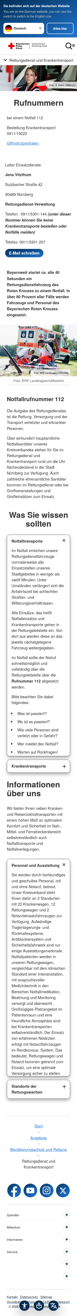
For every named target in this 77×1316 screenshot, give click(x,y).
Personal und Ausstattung (35, 865)
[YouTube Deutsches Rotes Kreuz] (30, 1190)
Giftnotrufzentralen (23, 143)
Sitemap (46, 1296)
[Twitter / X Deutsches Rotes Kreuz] (63, 1190)
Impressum (62, 1301)
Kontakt (12, 1296)
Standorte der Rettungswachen (27, 1089)
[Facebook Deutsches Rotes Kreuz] (14, 1190)
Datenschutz (29, 1296)
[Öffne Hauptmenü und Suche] (70, 46)
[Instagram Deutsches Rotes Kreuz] (46, 1190)
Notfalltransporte (27, 541)
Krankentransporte (29, 766)
